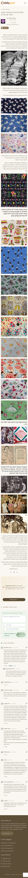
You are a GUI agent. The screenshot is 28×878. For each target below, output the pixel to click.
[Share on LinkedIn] (17, 572)
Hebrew (5, 27)
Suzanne (14, 665)
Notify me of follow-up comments (10, 634)
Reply (6, 665)
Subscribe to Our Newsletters (8, 843)
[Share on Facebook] (10, 572)
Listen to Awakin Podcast (7, 851)
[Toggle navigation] (25, 3)
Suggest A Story (7, 858)
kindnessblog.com (14, 24)
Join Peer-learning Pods (7, 845)
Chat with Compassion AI (7, 848)
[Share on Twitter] (14, 572)
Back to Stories (6, 9)
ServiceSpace (20, 874)
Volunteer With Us (7, 863)
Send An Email (6, 866)
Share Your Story (7, 861)
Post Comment (20, 634)
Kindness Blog (12, 18)
